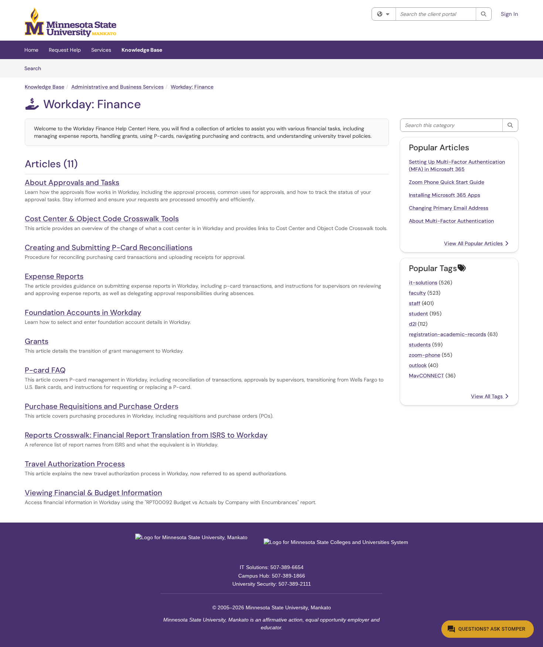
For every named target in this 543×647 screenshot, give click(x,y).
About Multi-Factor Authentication (451, 221)
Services (101, 50)
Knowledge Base (142, 50)
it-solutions (423, 282)
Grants (36, 341)
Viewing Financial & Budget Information (93, 492)
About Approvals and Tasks (72, 182)
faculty (417, 293)
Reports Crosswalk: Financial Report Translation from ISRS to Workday (146, 435)
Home (31, 50)
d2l (412, 324)
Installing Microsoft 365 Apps (444, 195)
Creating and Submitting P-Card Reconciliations (108, 247)
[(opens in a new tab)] (70, 22)
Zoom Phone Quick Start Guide (446, 182)
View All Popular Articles (474, 243)
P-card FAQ (45, 370)
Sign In (509, 14)
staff (414, 303)
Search (35, 68)
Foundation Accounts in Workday (83, 312)
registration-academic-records (447, 334)
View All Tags (487, 396)
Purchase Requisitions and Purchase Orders (101, 406)
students (420, 344)
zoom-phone (424, 355)
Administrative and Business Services (117, 86)
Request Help (65, 50)
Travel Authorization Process (75, 464)
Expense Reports (54, 276)
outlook (418, 365)
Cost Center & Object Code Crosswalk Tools (102, 218)
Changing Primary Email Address (448, 208)
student (418, 313)
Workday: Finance (192, 86)
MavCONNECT (426, 375)
